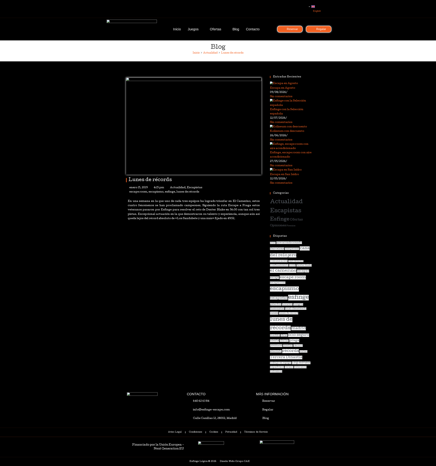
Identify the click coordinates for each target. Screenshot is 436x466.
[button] (127, 231)
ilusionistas (277, 308)
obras (284, 335)
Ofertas (215, 29)
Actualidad (177, 187)
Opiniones (278, 225)
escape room (138, 192)
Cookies (213, 432)
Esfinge (279, 219)
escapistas (279, 298)
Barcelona (277, 248)
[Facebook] (289, 9)
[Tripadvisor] (303, 9)
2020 (273, 243)
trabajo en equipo (280, 363)
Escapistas (194, 187)
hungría (298, 304)
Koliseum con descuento (287, 131)
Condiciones (195, 432)
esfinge (170, 192)
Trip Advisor (301, 362)
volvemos (276, 371)
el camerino (283, 271)
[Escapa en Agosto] (284, 84)
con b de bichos (295, 261)
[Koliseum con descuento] (288, 127)
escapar (303, 271)
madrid (298, 328)
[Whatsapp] (282, 9)
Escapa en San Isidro (284, 174)
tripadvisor (277, 367)
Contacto (253, 29)
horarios (287, 304)
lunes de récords (187, 192)
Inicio (177, 29)
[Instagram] (296, 9)
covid (292, 265)
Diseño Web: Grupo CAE (235, 461)
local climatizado (295, 308)
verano (289, 367)
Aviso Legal (175, 432)
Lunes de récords (232, 53)
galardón (275, 304)
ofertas (284, 340)
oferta (274, 340)
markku (275, 335)
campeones (292, 249)
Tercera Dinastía (286, 357)
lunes (274, 313)
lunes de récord (288, 313)
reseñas (288, 345)
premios (276, 345)
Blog (235, 29)
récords (290, 351)
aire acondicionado (289, 242)
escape (274, 277)
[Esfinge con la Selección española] (291, 103)
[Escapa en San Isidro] (286, 170)
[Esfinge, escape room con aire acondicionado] (291, 146)
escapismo (156, 192)
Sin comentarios (281, 96)
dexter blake (304, 265)
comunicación (279, 261)
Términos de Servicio (256, 432)
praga (294, 340)
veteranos (300, 367)
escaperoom (277, 283)
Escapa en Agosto (282, 88)
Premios (290, 226)
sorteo (303, 351)
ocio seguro (298, 335)
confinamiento (279, 265)
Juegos (193, 29)
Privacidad (231, 432)
